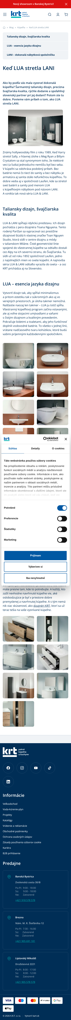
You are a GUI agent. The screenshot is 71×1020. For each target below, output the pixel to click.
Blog (11, 27)
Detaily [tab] (35, 448)
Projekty (7, 815)
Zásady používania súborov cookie (22, 842)
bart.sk (36, 1015)
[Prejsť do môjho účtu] (58, 14)
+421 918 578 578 (25, 900)
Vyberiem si (35, 566)
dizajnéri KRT (41, 606)
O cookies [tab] (58, 448)
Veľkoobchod (10, 804)
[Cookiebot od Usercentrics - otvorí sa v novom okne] (44, 439)
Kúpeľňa (21, 27)
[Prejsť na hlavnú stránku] (27, 14)
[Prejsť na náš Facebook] (8, 767)
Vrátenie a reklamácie (15, 826)
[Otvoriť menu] (5, 14)
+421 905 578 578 (25, 982)
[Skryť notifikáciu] (66, 4)
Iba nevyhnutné (35, 577)
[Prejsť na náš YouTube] (35, 767)
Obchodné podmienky (15, 831)
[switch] (62, 518)
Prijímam (35, 555)
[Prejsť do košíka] (66, 14)
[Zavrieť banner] (66, 439)
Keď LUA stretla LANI (39, 27)
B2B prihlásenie (11, 853)
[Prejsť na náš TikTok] (49, 767)
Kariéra (7, 848)
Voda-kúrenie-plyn (13, 809)
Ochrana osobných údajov (17, 837)
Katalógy (7, 820)
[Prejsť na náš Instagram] (22, 767)
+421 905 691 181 (25, 941)
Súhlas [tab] (12, 448)
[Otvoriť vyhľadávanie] (50, 14)
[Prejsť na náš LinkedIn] (8, 781)
